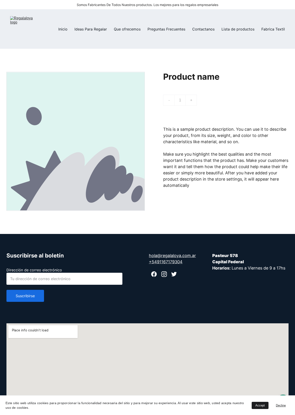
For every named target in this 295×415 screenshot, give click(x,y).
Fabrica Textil (273, 29)
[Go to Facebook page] (154, 274)
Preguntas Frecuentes (166, 29)
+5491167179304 (166, 261)
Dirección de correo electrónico (34, 270)
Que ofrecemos (127, 29)
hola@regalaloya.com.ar (172, 255)
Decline (281, 405)
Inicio (63, 29)
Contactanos (203, 29)
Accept (260, 405)
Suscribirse (25, 296)
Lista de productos (237, 29)
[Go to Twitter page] (174, 274)
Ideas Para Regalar (90, 29)
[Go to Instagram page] (164, 274)
